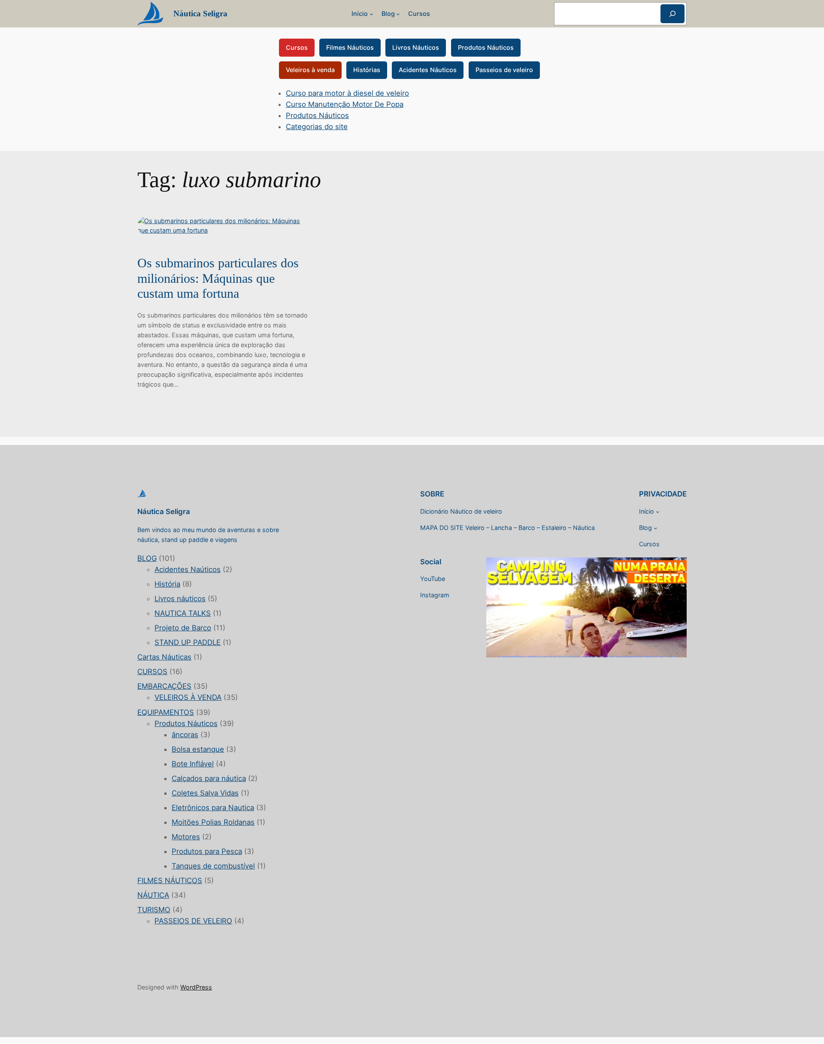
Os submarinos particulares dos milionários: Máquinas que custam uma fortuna (218, 278)
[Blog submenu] (398, 14)
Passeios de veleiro (504, 69)
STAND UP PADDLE (187, 642)
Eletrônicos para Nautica (213, 807)
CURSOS (152, 671)
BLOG (147, 558)
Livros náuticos (180, 598)
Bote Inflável (193, 764)
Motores (186, 836)
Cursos (297, 47)
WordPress (196, 987)
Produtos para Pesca (207, 851)
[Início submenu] (371, 14)
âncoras (185, 734)
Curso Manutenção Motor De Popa (344, 104)
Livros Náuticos (415, 47)
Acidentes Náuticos (428, 69)
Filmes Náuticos (350, 47)
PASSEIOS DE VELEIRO (193, 921)
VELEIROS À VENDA (187, 697)
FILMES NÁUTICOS (169, 880)
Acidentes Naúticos (187, 569)
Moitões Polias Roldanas (213, 822)
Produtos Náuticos (486, 47)
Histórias (366, 69)
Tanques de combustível (213, 866)
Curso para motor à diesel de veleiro (347, 93)
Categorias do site (317, 126)
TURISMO (153, 909)
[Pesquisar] (672, 13)
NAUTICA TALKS (182, 613)
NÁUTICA (153, 895)
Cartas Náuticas (164, 657)
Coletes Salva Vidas (205, 793)
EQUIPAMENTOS (165, 712)
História (167, 584)
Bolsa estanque (198, 749)
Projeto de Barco (182, 627)
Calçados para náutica (209, 778)
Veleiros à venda (310, 69)
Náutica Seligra (200, 13)
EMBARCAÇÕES (164, 686)
